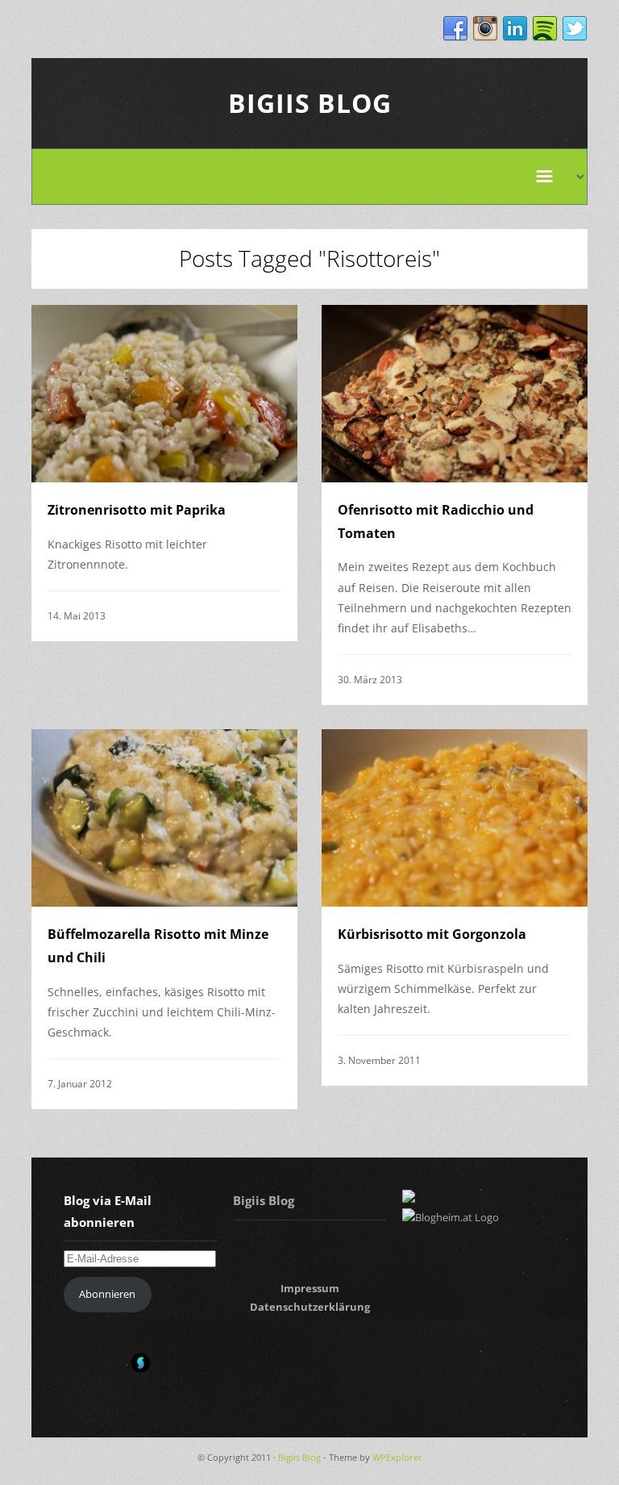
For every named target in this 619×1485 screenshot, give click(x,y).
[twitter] (575, 29)
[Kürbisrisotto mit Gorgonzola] (455, 818)
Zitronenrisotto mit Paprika (137, 510)
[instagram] (485, 29)
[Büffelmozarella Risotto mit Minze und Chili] (164, 818)
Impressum (309, 1288)
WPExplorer (397, 1457)
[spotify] (545, 29)
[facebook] (455, 29)
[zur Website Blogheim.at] (450, 1217)
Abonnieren (107, 1294)
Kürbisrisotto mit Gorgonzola (432, 934)
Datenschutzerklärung (310, 1306)
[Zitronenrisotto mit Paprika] (164, 393)
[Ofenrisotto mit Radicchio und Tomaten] (455, 393)
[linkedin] (515, 29)
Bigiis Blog (310, 103)
